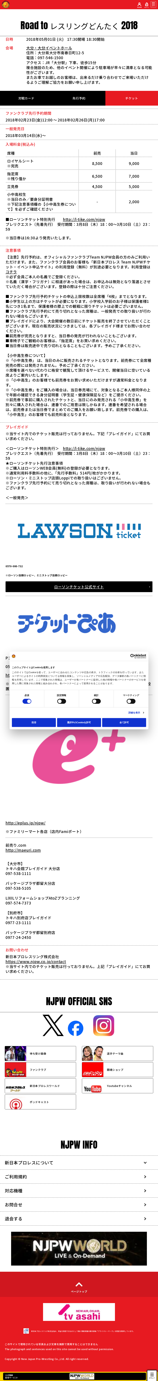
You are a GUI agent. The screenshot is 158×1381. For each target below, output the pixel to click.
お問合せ (14, 1204)
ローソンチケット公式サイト (79, 586)
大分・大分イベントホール (49, 47)
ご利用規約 (16, 1176)
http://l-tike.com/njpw (84, 219)
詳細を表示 (134, 712)
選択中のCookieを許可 (79, 722)
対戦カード (26, 98)
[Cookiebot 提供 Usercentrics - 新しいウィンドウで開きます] (132, 656)
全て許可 (124, 722)
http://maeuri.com (23, 850)
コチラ (11, 271)
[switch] (61, 701)
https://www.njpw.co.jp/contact (36, 961)
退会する (14, 1218)
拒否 (34, 722)
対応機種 (14, 1190)
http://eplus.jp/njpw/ (26, 822)
